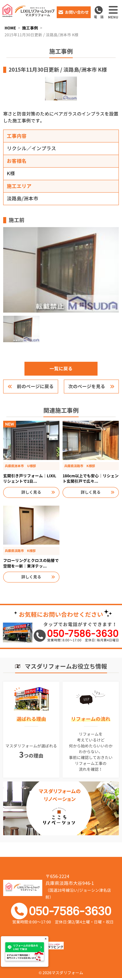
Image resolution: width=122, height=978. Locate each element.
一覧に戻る (61, 369)
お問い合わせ (77, 12)
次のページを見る (86, 386)
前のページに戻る (35, 386)
